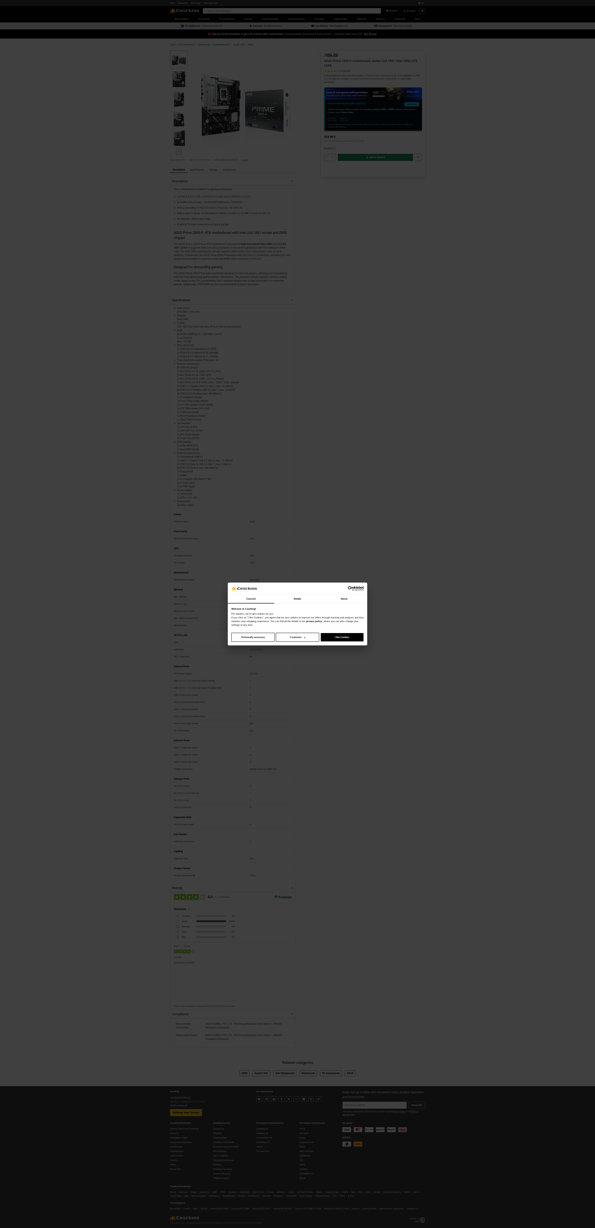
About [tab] (344, 598)
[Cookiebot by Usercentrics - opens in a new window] (350, 588)
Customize (296, 637)
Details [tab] (297, 598)
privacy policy (314, 621)
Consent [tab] (251, 598)
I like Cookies (342, 637)
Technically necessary (253, 637)
